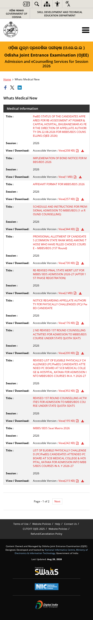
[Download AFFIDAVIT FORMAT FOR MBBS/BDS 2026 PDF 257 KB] (82, 199)
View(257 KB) (67, 199)
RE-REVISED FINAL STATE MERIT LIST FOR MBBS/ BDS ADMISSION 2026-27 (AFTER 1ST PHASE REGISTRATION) (59, 274)
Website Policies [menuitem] (41, 523)
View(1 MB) (65, 177)
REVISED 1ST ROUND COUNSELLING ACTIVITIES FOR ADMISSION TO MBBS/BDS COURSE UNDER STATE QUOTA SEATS (60, 402)
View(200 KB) (67, 353)
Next (57, 501)
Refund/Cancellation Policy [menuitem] (46, 533)
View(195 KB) (67, 421)
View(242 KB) (67, 443)
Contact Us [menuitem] (70, 523)
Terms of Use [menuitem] (20, 523)
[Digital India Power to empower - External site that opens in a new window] (47, 604)
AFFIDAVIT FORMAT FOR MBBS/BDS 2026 (59, 184)
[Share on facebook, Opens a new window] (6, 87)
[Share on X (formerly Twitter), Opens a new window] (13, 87)
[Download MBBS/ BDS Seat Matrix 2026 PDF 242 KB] (82, 443)
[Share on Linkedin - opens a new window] (20, 87)
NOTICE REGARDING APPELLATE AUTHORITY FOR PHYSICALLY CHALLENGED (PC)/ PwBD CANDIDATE (60, 304)
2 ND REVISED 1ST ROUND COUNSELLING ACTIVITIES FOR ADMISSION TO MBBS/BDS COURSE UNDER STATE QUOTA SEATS (60, 334)
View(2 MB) (65, 293)
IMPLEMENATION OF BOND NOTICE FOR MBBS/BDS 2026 (60, 160)
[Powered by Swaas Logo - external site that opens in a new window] (47, 571)
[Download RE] (80, 293)
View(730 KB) (67, 263)
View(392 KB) (67, 391)
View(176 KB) (67, 323)
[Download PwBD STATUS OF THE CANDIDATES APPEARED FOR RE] (82, 151)
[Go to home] (20, 29)
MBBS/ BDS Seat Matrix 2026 (51, 428)
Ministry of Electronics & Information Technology (51, 551)
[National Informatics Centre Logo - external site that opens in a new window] (47, 586)
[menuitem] (26, 4)
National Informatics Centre (60, 549)
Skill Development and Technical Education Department (59, 13)
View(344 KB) (67, 229)
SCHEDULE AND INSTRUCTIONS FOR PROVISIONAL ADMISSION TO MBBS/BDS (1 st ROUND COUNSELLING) (60, 210)
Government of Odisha (16, 14)
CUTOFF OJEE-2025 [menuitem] (34, 528)
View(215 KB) (67, 481)
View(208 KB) (67, 150)
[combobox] (67, 4)
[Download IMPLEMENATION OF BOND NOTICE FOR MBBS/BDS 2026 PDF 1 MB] (80, 177)
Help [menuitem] (57, 523)
